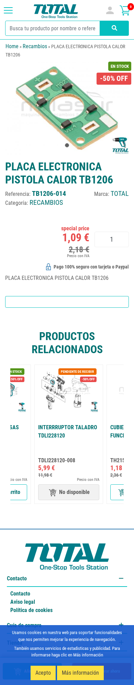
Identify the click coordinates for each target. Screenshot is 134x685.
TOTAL (120, 193)
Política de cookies (31, 610)
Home (12, 46)
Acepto (43, 673)
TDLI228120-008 (56, 460)
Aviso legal (22, 602)
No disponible (74, 492)
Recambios (35, 46)
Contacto (20, 593)
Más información (80, 673)
